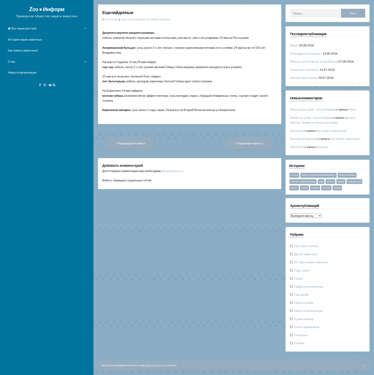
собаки (315, 187)
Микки (294, 45)
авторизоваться (172, 171)
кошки (341, 181)
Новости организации (22, 72)
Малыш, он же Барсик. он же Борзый (314, 61)
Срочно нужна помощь (303, 181)
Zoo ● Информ (46, 9)
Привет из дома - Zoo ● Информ (311, 117)
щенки (337, 187)
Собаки (299, 343)
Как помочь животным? (23, 50)
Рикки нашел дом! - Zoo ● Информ (313, 109)
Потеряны (301, 335)
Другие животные (305, 254)
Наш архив (301, 294)
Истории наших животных (25, 39)
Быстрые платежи (306, 246)
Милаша (322, 147)
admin (124, 19)
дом (321, 181)
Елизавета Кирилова (304, 138)
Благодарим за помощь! (306, 53)
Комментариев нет (160, 19)
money (294, 175)
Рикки (352, 109)
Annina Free (152, 365)
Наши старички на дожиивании (318, 175)
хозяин (326, 187)
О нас (11, 61)
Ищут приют (302, 270)
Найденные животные (308, 286)
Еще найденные (117, 12)
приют (294, 187)
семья (304, 187)
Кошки (298, 278)
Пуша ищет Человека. (304, 69)
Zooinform (297, 130)
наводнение (354, 181)
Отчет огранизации (306, 327)
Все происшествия (23, 28)
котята (330, 181)
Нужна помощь (347, 175)
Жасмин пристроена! (304, 77)
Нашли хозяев (303, 302)
